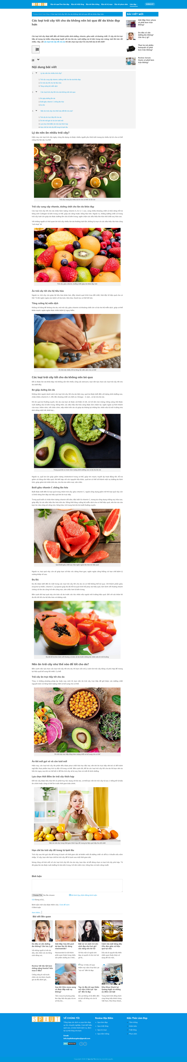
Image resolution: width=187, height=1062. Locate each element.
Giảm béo (133, 1026)
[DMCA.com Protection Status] (70, 1043)
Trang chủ (37, 14)
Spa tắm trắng (103, 1034)
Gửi (33, 899)
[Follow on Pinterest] (81, 1044)
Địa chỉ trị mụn (107, 4)
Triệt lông (133, 1030)
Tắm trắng (133, 1022)
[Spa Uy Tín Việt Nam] (39, 4)
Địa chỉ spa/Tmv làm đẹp (60, 4)
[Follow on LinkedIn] (85, 1044)
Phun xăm (133, 1034)
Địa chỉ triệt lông (77, 4)
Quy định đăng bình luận (87, 895)
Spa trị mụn (102, 1030)
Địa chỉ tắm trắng (92, 4)
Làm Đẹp (46, 14)
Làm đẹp (133, 4)
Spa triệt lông (102, 1026)
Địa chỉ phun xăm (121, 4)
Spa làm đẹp (102, 1022)
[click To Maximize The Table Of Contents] (36, 49)
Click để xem (64, 905)
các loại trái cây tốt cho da (54, 42)
